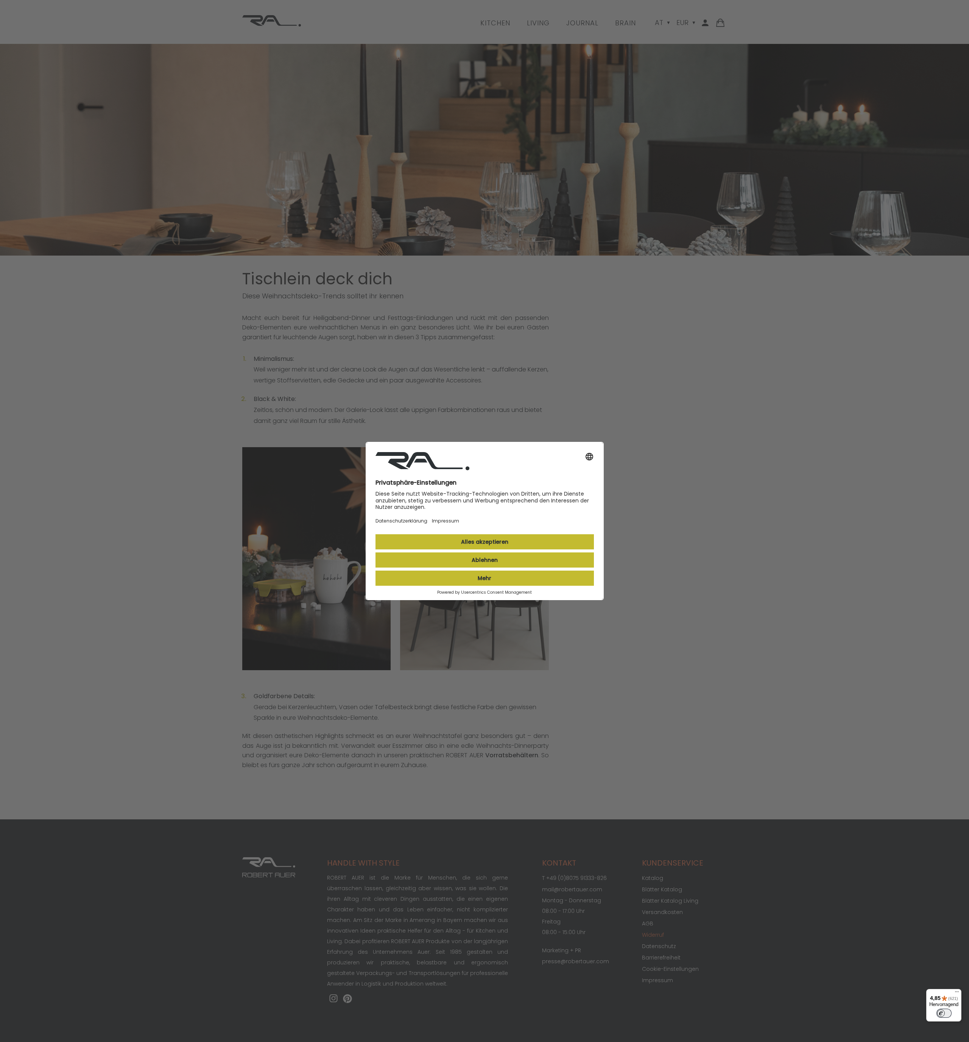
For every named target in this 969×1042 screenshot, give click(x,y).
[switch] (944, 1013)
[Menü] (956, 993)
